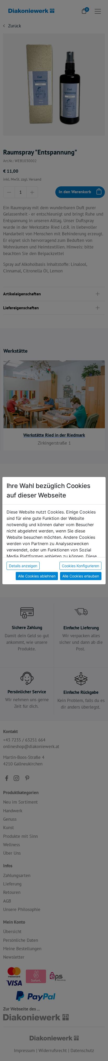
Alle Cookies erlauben (80, 576)
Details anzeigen (23, 566)
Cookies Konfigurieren (80, 566)
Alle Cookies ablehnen (37, 576)
